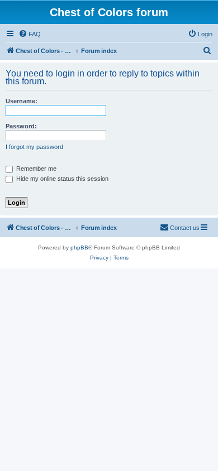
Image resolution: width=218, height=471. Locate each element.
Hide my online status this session (61, 178)
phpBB (79, 247)
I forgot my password (34, 146)
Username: (21, 101)
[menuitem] (29, 34)
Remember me (35, 168)
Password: (21, 126)
